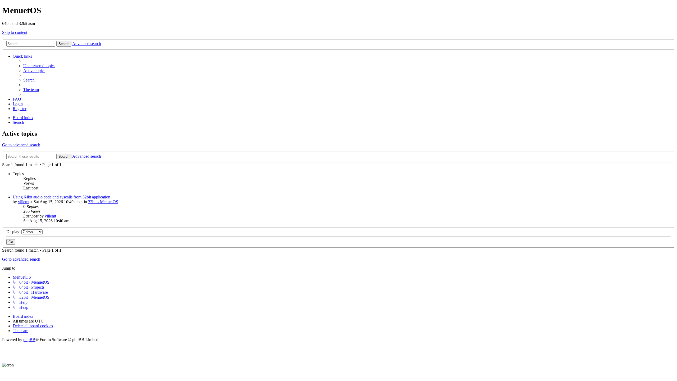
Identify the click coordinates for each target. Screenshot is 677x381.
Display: (13, 231)
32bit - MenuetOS (103, 201)
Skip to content (14, 32)
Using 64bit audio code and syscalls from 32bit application (61, 197)
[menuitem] (39, 66)
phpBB (29, 339)
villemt (23, 201)
